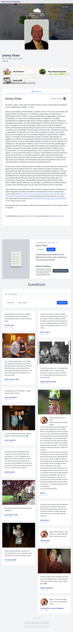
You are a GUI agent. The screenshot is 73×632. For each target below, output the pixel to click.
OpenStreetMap (38, 626)
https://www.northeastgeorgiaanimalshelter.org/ (49, 198)
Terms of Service (41, 623)
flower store (59, 216)
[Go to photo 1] (53, 363)
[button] (18, 345)
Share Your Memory (60, 271)
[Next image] (69, 352)
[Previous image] (40, 352)
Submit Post (62, 303)
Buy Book (51, 249)
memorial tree (29, 216)
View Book (40, 249)
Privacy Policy (31, 623)
